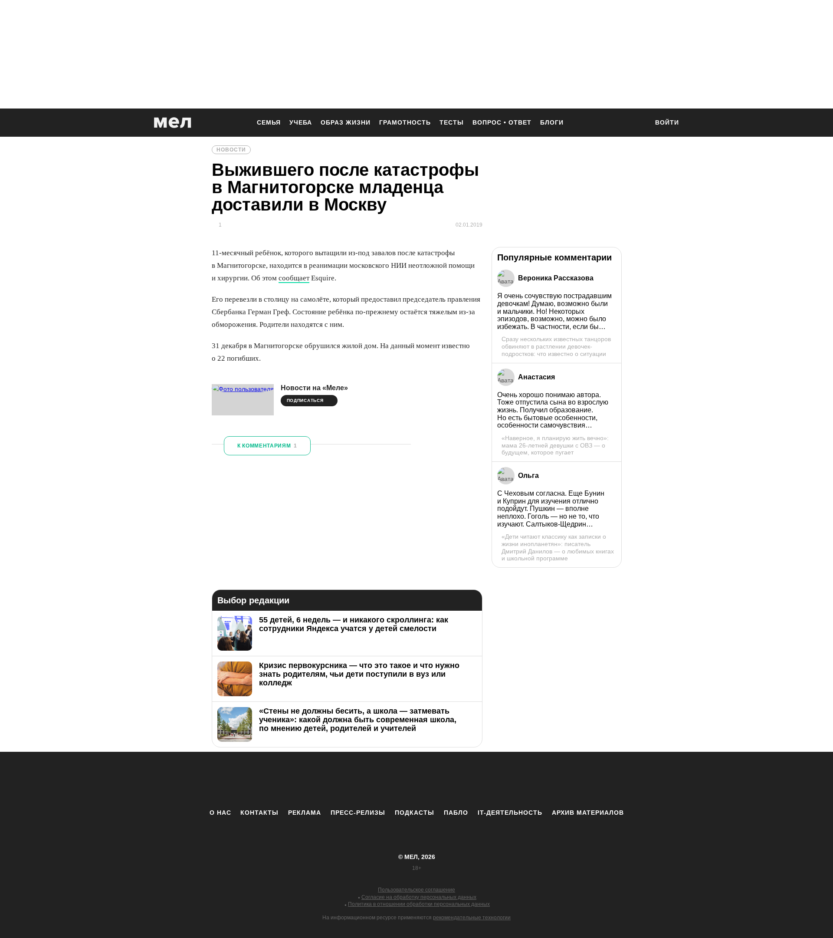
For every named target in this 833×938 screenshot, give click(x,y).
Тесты (451, 122)
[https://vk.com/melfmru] (392, 780)
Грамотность (405, 122)
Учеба (300, 122)
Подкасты (414, 812)
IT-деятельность (510, 812)
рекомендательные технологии (472, 918)
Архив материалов (588, 812)
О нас (220, 812)
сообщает (294, 278)
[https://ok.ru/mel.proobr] (464, 780)
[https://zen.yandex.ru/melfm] (369, 780)
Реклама (304, 812)
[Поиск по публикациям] (637, 123)
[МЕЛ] (172, 123)
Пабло (456, 812)
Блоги (552, 122)
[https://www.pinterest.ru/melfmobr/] (440, 780)
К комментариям (267, 446)
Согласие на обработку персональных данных (418, 897)
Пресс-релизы (358, 812)
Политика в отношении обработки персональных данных (419, 904)
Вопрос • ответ (501, 122)
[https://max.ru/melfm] (488, 780)
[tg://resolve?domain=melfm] (345, 780)
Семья (269, 122)
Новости (231, 150)
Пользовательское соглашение (416, 890)
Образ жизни (346, 122)
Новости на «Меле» (314, 388)
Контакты (259, 812)
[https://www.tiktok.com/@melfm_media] (416, 780)
